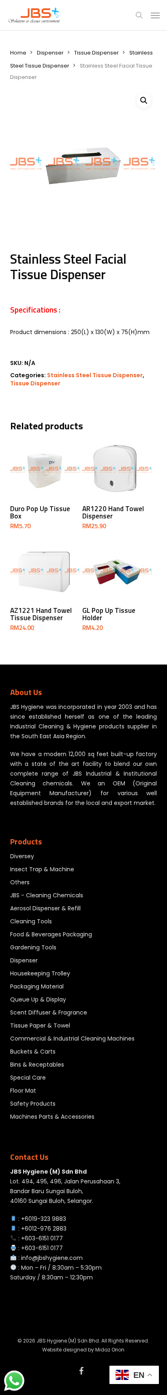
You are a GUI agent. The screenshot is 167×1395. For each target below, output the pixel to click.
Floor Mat (23, 1091)
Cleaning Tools (31, 921)
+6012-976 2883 (43, 1228)
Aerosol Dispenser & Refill (45, 908)
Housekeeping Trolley (40, 973)
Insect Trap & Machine (42, 869)
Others (20, 882)
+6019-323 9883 (43, 1219)
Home (18, 53)
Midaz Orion (109, 1349)
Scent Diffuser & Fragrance (48, 1012)
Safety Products (33, 1104)
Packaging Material (37, 986)
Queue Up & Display (38, 999)
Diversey (22, 856)
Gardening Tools (33, 947)
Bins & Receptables (37, 1064)
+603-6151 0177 (42, 1238)
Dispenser (50, 53)
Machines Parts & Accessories (52, 1117)
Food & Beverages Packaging (51, 934)
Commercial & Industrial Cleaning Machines (72, 1038)
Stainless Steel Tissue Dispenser (95, 375)
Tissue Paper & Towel (40, 1025)
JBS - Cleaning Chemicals (46, 895)
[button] (155, 15)
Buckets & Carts (33, 1051)
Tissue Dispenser (96, 53)
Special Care (28, 1078)
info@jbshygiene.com (52, 1258)
